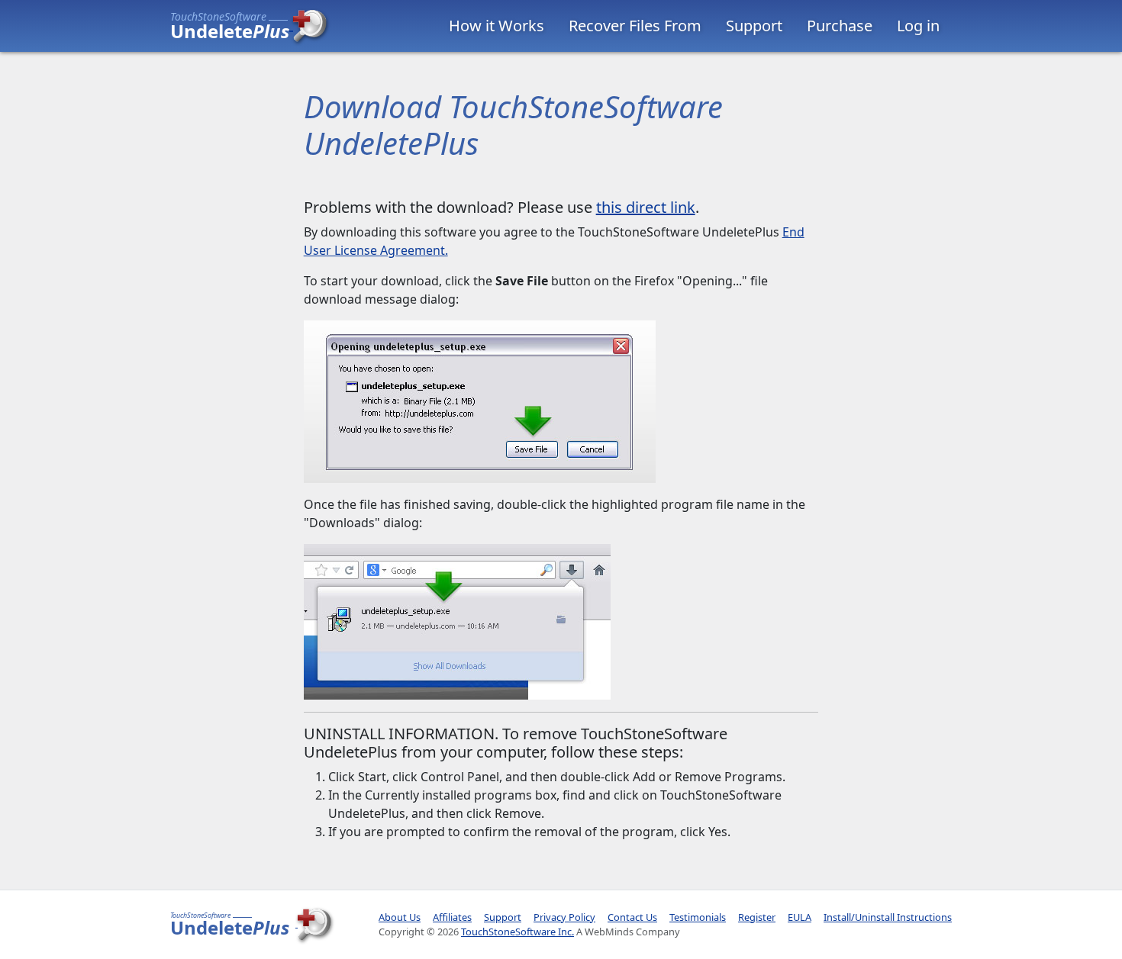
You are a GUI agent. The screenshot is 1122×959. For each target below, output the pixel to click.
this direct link (645, 207)
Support (754, 25)
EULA (799, 917)
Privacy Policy (564, 917)
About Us (400, 917)
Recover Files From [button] (635, 25)
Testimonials (697, 917)
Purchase (839, 25)
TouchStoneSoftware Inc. (517, 931)
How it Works (496, 25)
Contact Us (632, 917)
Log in (918, 25)
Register (756, 917)
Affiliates (452, 917)
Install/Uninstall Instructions (888, 917)
